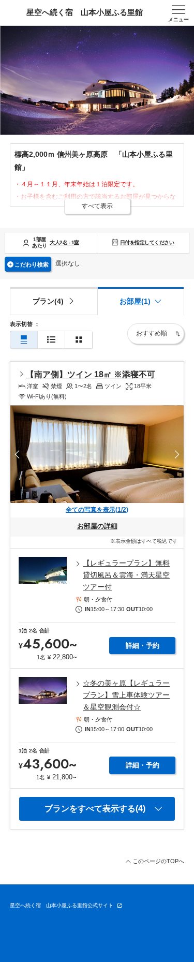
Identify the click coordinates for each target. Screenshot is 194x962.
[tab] (53, 301)
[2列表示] (78, 339)
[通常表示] (23, 339)
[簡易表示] (51, 339)
